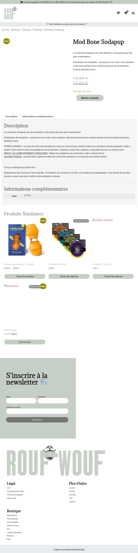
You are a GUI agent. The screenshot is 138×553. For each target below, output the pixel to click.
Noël (8, 539)
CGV (9, 488)
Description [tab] (11, 116)
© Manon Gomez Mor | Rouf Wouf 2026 (69, 550)
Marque (27, 29)
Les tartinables (12, 522)
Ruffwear (10, 536)
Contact (72, 501)
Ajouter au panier (90, 97)
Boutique (15, 29)
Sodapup (37, 29)
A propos (72, 495)
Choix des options (25, 276)
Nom (8, 397)
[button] (133, 13)
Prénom (42, 397)
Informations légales (15, 495)
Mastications (12, 515)
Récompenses (12, 519)
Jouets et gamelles (14, 532)
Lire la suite (25, 342)
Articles (72, 491)
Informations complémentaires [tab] (37, 116)
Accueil (5, 29)
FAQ (70, 498)
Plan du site (11, 498)
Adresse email (13, 407)
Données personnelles (15, 491)
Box (8, 529)
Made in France (13, 526)
